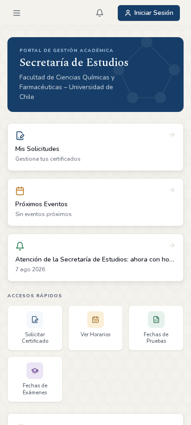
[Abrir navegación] (16, 13)
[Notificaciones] (99, 13)
